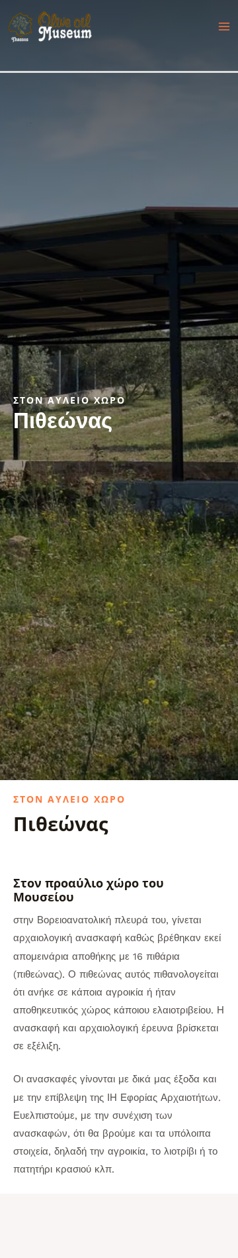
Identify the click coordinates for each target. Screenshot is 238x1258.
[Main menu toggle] (224, 26)
